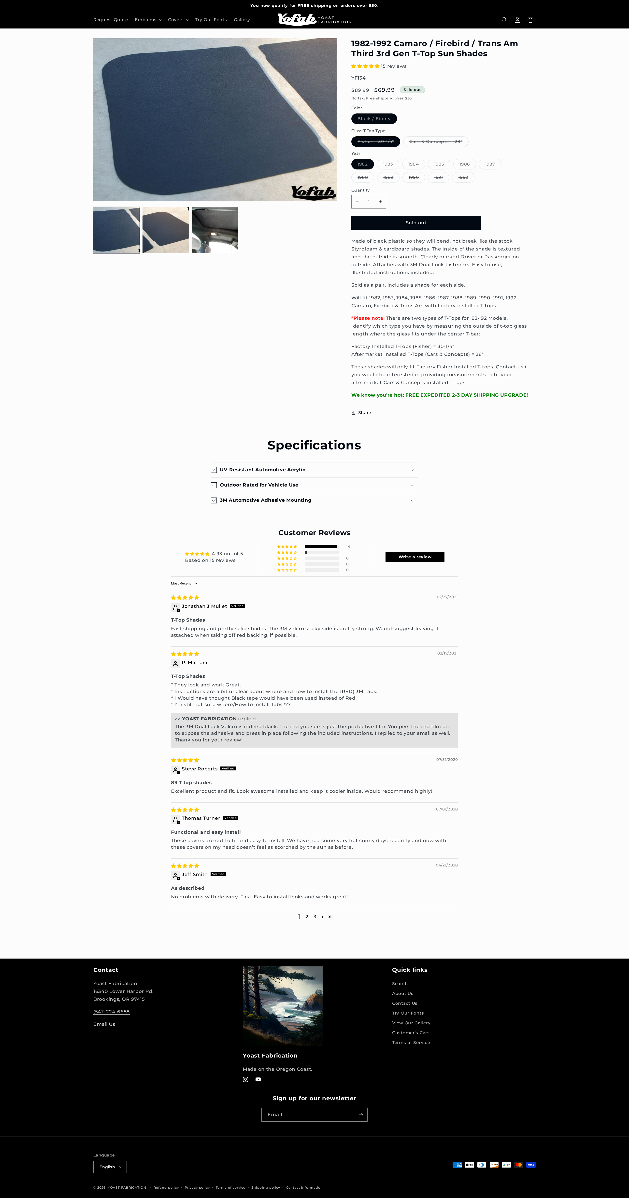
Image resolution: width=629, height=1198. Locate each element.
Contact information (304, 1187)
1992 (466, 179)
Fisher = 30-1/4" (378, 143)
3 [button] (315, 916)
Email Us (104, 1024)
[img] (185, 597)
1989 (391, 179)
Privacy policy (197, 1187)
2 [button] (307, 916)
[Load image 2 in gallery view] (166, 230)
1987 (493, 165)
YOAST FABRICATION (127, 1187)
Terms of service (230, 1187)
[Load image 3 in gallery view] (215, 230)
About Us (403, 993)
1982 (365, 165)
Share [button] (364, 412)
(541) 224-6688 (111, 1012)
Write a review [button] (415, 557)
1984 (416, 165)
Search (400, 983)
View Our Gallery (411, 1022)
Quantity (360, 190)
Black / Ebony (377, 120)
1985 (442, 165)
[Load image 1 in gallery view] (116, 230)
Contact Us (404, 1003)
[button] (148, 20)
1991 (441, 179)
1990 (417, 179)
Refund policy (166, 1187)
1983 (391, 165)
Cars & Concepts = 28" (439, 143)
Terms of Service (411, 1042)
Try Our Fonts (408, 1013)
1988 (365, 179)
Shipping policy (265, 1187)
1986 (467, 165)
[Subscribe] (360, 1115)
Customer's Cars (411, 1032)
